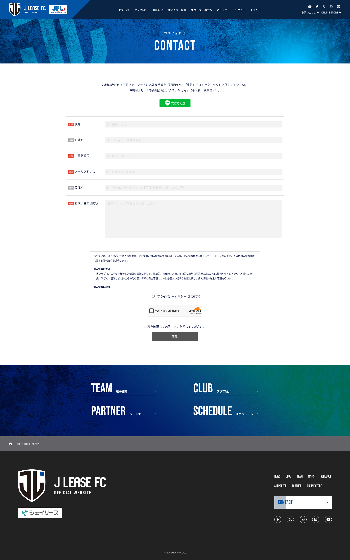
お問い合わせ (309, 12)
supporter (280, 486)
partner (297, 486)
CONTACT (285, 502)
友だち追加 (178, 103)
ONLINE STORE (329, 12)
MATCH (311, 476)
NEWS (277, 476)
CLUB (288, 476)
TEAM (300, 476)
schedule (326, 476)
